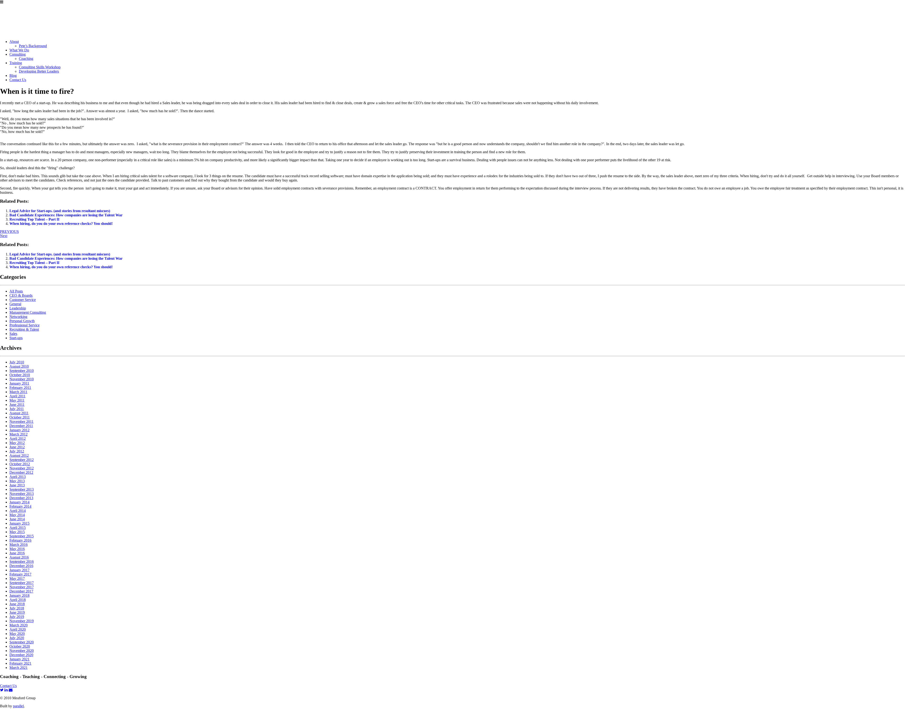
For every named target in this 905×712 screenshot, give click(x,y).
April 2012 (17, 438)
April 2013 (17, 477)
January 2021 (19, 659)
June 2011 (17, 405)
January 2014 (19, 502)
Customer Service (22, 300)
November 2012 (21, 468)
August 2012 (19, 455)
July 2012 (16, 451)
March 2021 (18, 668)
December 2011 (21, 426)
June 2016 (17, 553)
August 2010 (19, 366)
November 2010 (21, 379)
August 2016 (19, 557)
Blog (13, 76)
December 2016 (21, 566)
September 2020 (21, 642)
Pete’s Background (33, 46)
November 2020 (21, 651)
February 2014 (20, 506)
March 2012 (18, 434)
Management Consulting (27, 312)
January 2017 (19, 570)
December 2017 (21, 591)
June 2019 (17, 612)
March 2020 (18, 625)
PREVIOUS (9, 232)
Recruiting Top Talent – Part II (34, 219)
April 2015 (17, 528)
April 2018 (17, 600)
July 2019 (16, 617)
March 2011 (18, 392)
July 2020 (16, 638)
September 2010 (21, 371)
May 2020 (17, 634)
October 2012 (19, 464)
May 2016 (17, 549)
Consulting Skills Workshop (40, 67)
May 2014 (17, 515)
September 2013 (21, 489)
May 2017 (17, 578)
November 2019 (21, 621)
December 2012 (21, 472)
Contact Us (17, 80)
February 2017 (20, 574)
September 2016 (21, 562)
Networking (18, 317)
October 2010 (19, 375)
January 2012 (19, 430)
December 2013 (21, 498)
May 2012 (17, 443)
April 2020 (17, 629)
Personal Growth (22, 321)
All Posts (16, 291)
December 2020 (21, 655)
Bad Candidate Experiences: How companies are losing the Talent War (66, 215)
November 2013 (21, 494)
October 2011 (19, 417)
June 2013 (17, 485)
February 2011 (20, 388)
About (14, 42)
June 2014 (17, 519)
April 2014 (17, 511)
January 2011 (19, 383)
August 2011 (19, 413)
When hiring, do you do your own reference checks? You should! (61, 224)
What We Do (19, 50)
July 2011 (16, 409)
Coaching (26, 59)
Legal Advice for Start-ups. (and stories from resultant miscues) (59, 211)
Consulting (17, 54)
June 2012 (17, 447)
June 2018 (17, 604)
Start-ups (16, 338)
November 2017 (21, 587)
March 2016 (18, 545)
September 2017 (21, 583)
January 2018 (19, 595)
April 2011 (17, 396)
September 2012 (21, 460)
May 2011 (17, 400)
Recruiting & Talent (24, 329)
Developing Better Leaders (39, 71)
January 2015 (19, 523)
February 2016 (20, 540)
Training (15, 63)
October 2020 (19, 646)
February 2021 (20, 663)
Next (3, 236)
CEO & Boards (21, 295)
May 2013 (17, 481)
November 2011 (21, 422)
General (15, 304)
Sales (13, 334)
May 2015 (17, 532)
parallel (18, 706)
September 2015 (21, 536)
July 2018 (16, 608)
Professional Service (24, 325)
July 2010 (16, 362)
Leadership (17, 308)
